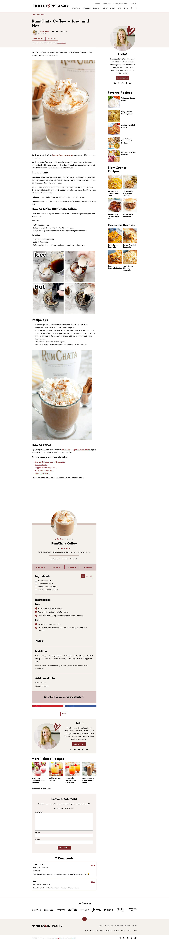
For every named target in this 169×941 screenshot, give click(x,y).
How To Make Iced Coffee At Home (88, 780)
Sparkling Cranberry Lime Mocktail (38, 780)
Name (37, 833)
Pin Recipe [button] (56, 567)
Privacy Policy (58, 938)
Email (37, 839)
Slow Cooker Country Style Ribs (113, 217)
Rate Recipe (72, 567)
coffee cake (65, 450)
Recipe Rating (58, 808)
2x (87, 576)
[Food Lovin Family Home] (50, 6)
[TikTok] (83, 749)
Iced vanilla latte (41, 465)
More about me (79, 744)
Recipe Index (76, 8)
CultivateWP (73, 938)
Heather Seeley (44, 31)
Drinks (105, 8)
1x (83, 576)
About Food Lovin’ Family (120, 3)
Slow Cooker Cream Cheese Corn (113, 193)
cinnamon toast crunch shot (62, 155)
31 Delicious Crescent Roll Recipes (126, 141)
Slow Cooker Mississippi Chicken (128, 193)
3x (91, 576)
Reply (93, 865)
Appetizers (86, 8)
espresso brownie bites (81, 450)
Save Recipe (40, 567)
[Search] (135, 8)
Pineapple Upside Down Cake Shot (70, 780)
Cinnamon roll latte (42, 473)
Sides (119, 8)
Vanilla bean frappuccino (44, 470)
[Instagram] (71, 749)
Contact (133, 3)
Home (33, 14)
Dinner (112, 8)
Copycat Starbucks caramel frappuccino (50, 462)
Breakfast (96, 8)
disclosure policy (61, 43)
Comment (39, 812)
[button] (56, 539)
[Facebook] (79, 749)
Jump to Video (52, 38)
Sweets (97, 3)
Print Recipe (87, 567)
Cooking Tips (106, 3)
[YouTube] (87, 749)
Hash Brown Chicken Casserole (128, 268)
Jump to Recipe (38, 38)
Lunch (126, 8)
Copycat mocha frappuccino (46, 468)
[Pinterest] (75, 749)
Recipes (38, 14)
